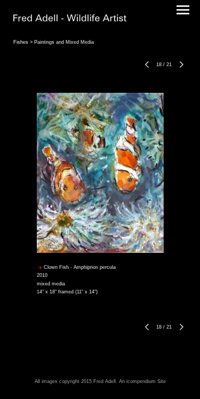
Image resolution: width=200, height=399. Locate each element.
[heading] (69, 19)
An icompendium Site (142, 381)
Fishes (20, 42)
